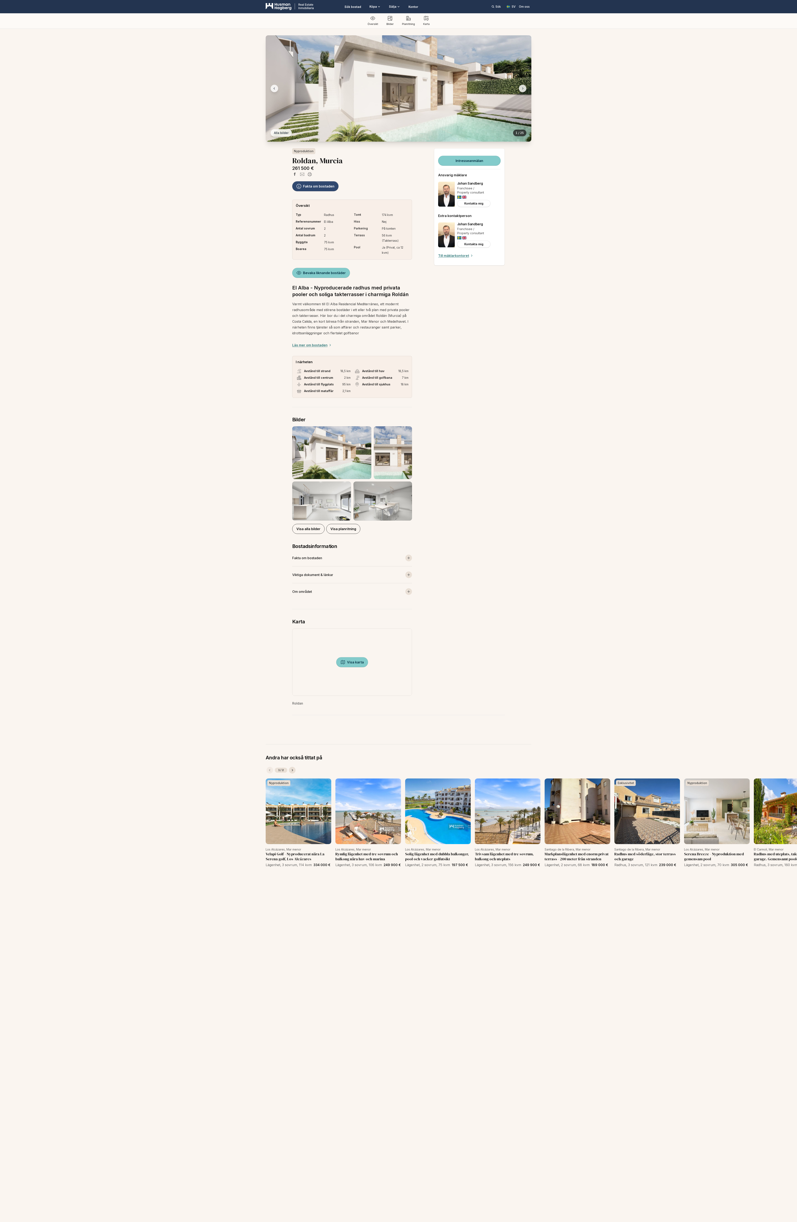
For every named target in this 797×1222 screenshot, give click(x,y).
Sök (498, 6)
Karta (426, 24)
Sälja (392, 6)
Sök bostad (353, 7)
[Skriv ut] (309, 174)
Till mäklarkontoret (453, 256)
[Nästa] (292, 770)
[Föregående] (269, 770)
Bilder (390, 24)
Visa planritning (343, 529)
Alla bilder (281, 133)
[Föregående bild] (274, 88)
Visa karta (355, 662)
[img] (459, 197)
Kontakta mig (473, 203)
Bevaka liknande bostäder (324, 273)
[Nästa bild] (522, 88)
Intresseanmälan (469, 161)
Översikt (373, 24)
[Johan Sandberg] (446, 194)
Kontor (413, 7)
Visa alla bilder (308, 529)
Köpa (373, 6)
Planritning (408, 24)
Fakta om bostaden (318, 186)
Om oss (524, 6)
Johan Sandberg (470, 183)
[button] (352, 473)
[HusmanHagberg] (290, 6)
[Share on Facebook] (294, 174)
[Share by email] (302, 174)
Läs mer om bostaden (310, 345)
